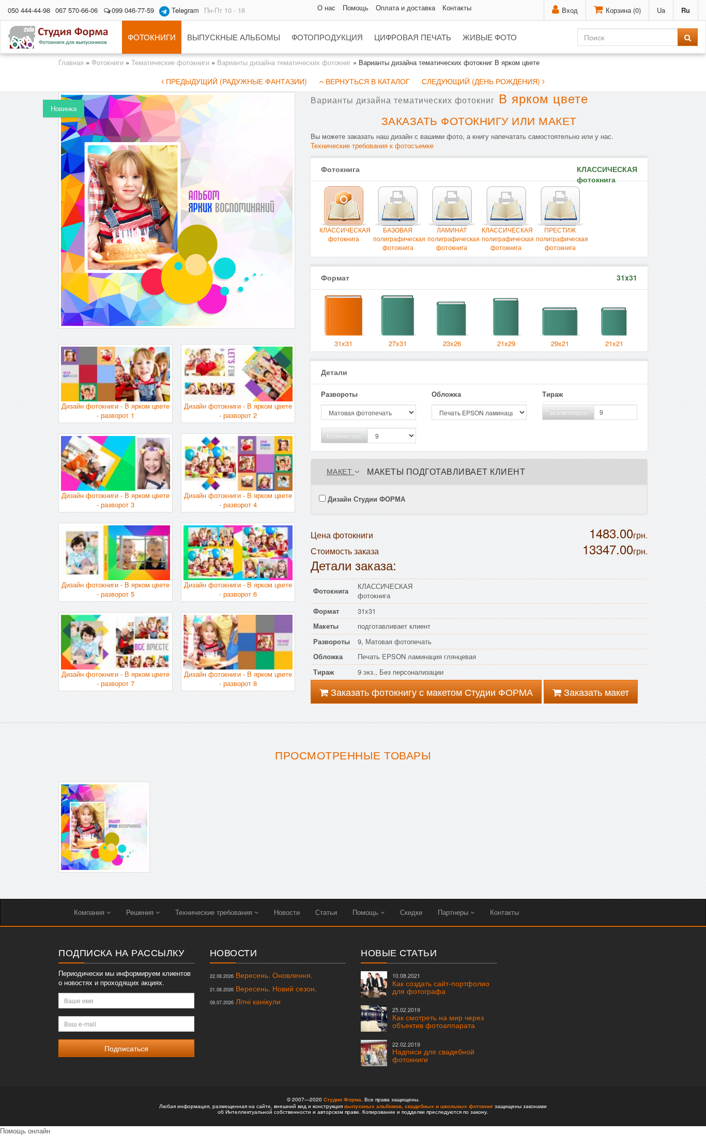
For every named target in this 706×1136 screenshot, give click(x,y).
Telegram (184, 10)
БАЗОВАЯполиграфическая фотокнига (397, 238)
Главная (71, 62)
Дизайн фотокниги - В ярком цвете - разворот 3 (116, 500)
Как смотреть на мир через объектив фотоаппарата (438, 1018)
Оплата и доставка (405, 7)
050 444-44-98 (29, 10)
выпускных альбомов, (373, 1106)
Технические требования (214, 912)
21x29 (506, 343)
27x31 (398, 343)
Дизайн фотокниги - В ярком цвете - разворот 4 (238, 500)
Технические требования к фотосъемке (372, 145)
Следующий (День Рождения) (482, 81)
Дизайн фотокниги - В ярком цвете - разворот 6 (238, 589)
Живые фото (490, 37)
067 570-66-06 (76, 10)
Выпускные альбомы (233, 37)
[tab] (479, 472)
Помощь (356, 7)
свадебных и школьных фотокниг (449, 1106)
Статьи (326, 912)
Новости (287, 912)
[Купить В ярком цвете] (104, 827)
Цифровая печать (412, 37)
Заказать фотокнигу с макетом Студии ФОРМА (430, 691)
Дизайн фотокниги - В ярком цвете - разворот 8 (238, 679)
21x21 (614, 343)
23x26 (452, 343)
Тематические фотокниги (170, 62)
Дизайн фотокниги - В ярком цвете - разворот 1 (116, 411)
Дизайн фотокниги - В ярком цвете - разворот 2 (238, 411)
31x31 (343, 343)
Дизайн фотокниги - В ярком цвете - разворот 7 (116, 679)
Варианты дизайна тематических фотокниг (284, 62)
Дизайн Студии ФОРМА (365, 499)
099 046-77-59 (133, 10)
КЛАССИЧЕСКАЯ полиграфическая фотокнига (506, 238)
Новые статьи (399, 952)
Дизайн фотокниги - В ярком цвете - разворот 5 (116, 589)
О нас (326, 7)
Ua (661, 10)
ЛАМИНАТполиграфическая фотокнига (452, 238)
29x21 (560, 343)
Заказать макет (595, 691)
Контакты (456, 7)
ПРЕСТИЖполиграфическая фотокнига (560, 238)
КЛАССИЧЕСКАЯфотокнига (344, 234)
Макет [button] (341, 471)
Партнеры (454, 912)
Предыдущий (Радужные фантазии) (235, 81)
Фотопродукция (327, 37)
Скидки (411, 912)
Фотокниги (152, 37)
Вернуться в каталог (367, 81)
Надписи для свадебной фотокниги (433, 1052)
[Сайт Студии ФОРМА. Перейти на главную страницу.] (63, 37)
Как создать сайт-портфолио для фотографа (440, 984)
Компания (90, 912)
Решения (141, 912)
